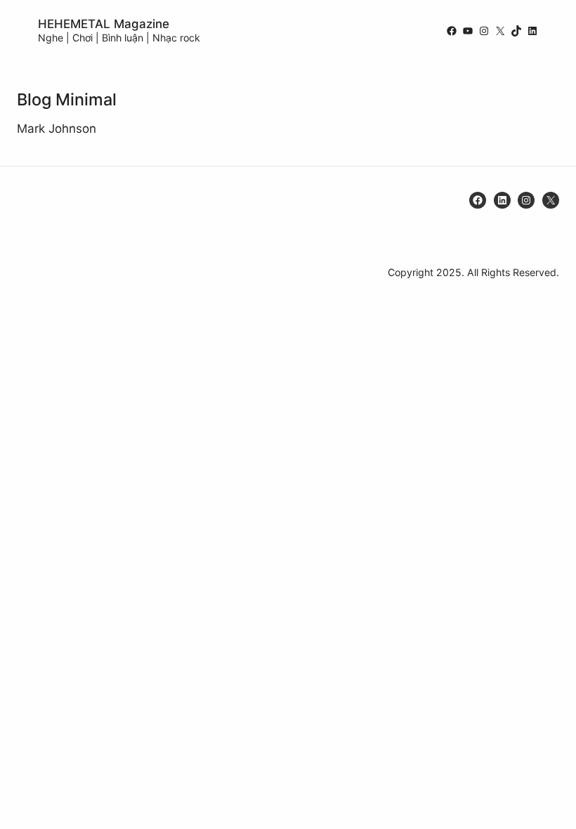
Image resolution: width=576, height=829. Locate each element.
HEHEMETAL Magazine (103, 24)
